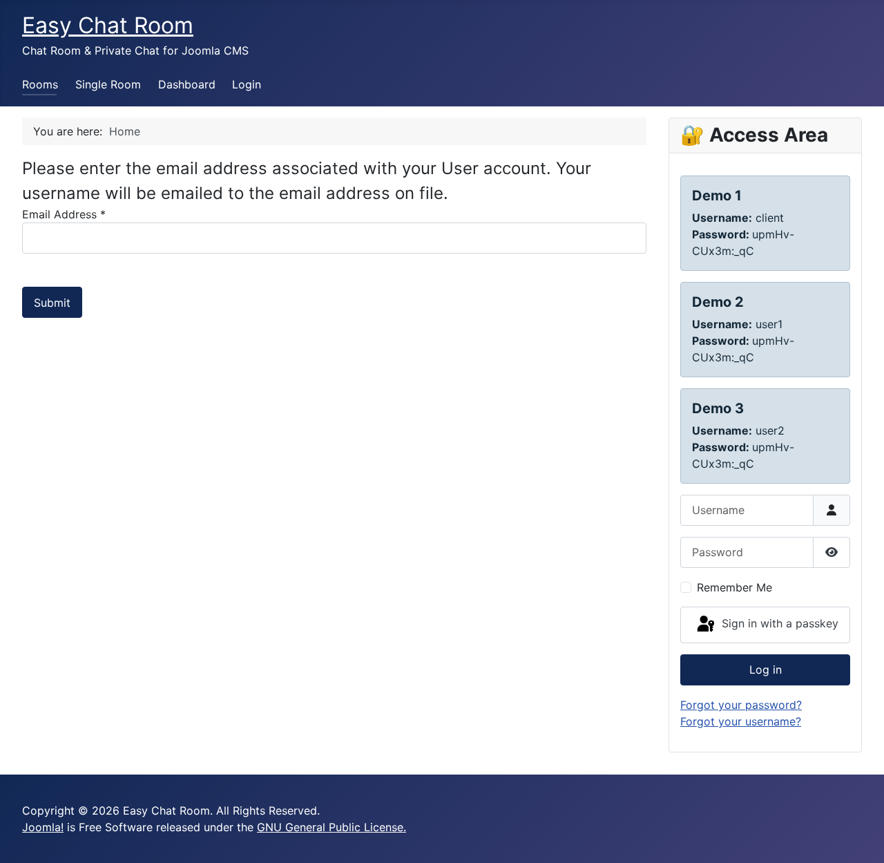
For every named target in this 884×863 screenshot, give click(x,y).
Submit (52, 303)
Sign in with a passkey (778, 624)
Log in (765, 669)
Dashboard (186, 84)
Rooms (40, 84)
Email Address (64, 214)
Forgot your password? (741, 705)
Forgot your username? (740, 721)
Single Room (108, 84)
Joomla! (43, 827)
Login (246, 84)
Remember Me (734, 587)
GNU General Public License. (331, 827)
